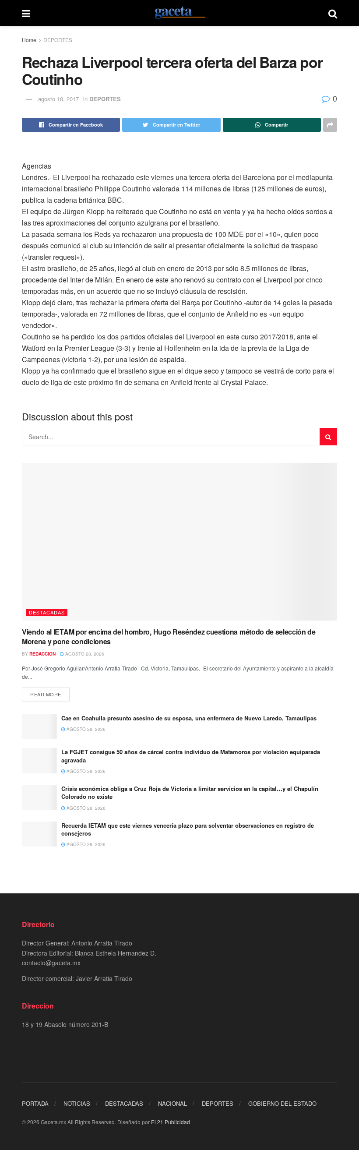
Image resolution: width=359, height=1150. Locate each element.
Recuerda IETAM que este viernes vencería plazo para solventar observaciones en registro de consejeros (187, 829)
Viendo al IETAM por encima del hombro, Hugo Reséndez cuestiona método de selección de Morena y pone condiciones (169, 636)
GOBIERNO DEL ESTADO (282, 1103)
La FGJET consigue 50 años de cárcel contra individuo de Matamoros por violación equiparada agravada (190, 756)
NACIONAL (172, 1103)
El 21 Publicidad (170, 1121)
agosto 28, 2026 (84, 654)
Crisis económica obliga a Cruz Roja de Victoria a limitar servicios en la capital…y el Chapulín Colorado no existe (189, 792)
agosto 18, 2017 (58, 99)
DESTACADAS (47, 612)
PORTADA (35, 1103)
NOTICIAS (76, 1103)
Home (29, 39)
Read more (45, 694)
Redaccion (42, 654)
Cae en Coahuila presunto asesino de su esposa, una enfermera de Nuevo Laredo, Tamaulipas (189, 718)
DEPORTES (57, 39)
